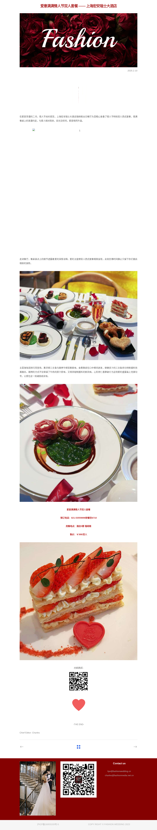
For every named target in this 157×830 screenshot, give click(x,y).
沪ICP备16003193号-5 (48, 824)
